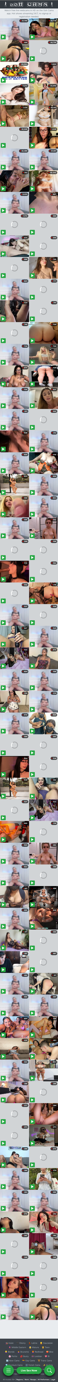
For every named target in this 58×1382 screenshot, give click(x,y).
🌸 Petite (13, 1356)
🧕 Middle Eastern (17, 1347)
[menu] (8, 1370)
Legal (53, 1379)
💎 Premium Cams (14, 1365)
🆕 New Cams (12, 1360)
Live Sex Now (29, 1370)
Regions (19, 1379)
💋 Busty (24, 1356)
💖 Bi (47, 1356)
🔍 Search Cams (45, 1374)
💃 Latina (32, 1343)
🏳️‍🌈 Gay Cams (28, 1360)
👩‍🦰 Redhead (37, 1352)
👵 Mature (34, 1347)
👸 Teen (46, 1347)
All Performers (43, 1379)
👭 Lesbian (36, 1356)
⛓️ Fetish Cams (32, 1365)
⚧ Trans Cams (45, 1360)
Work (27, 1379)
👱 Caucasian (46, 1343)
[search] (49, 1370)
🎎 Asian (9, 1343)
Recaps (33, 1379)
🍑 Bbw (49, 1352)
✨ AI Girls (48, 1365)
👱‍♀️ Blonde (10, 1352)
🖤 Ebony (21, 1343)
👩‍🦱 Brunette (23, 1352)
